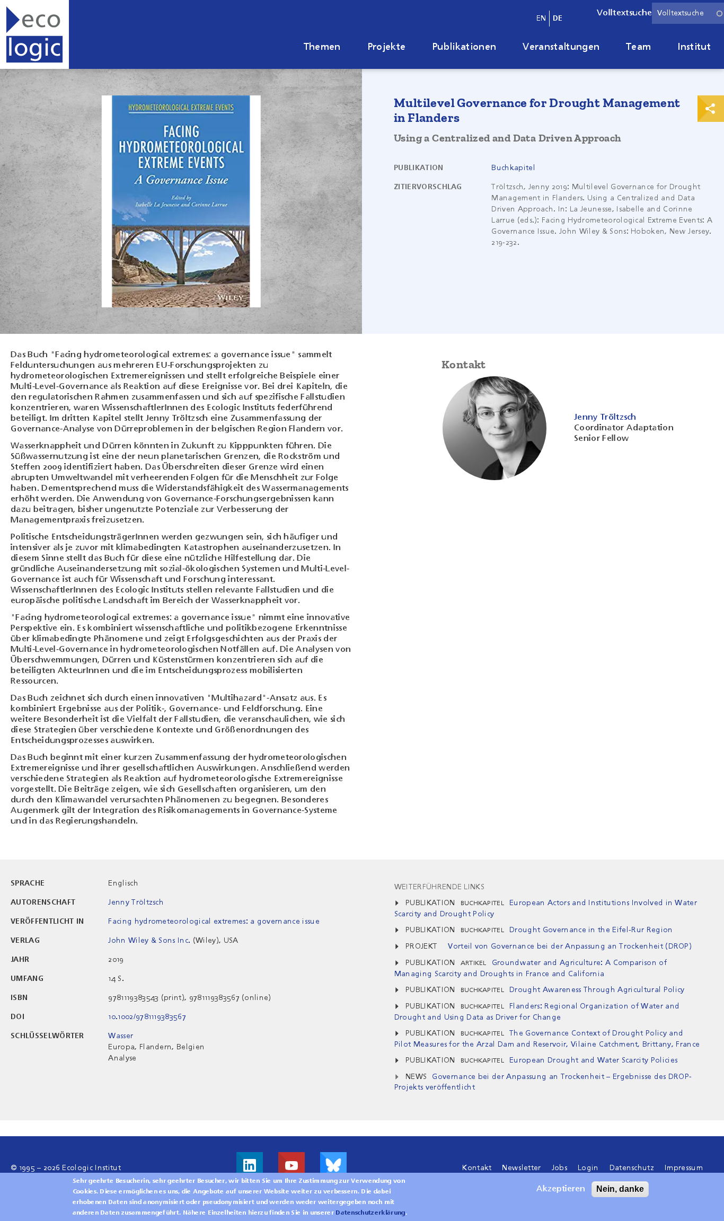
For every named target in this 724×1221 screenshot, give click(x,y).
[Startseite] (34, 34)
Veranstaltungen (561, 47)
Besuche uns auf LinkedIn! (249, 1165)
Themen (322, 47)
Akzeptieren (560, 1189)
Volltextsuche (624, 13)
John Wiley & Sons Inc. (149, 940)
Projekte (386, 47)
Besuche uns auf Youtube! (291, 1165)
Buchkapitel (513, 168)
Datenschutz (632, 1168)
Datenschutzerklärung (370, 1213)
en (541, 18)
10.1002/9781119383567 (147, 1017)
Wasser (120, 1036)
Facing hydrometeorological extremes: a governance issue (214, 921)
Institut (694, 47)
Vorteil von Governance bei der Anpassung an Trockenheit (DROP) (570, 946)
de (558, 18)
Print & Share (710, 108)
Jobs (559, 1168)
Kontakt (476, 1168)
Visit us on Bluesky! (333, 1165)
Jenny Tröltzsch (136, 902)
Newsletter (521, 1168)
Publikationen (464, 47)
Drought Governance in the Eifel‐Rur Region (591, 930)
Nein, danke (620, 1188)
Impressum (684, 1168)
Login (588, 1168)
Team (638, 47)
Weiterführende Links (439, 887)
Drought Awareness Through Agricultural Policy (596, 990)
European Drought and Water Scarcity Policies (593, 1060)
